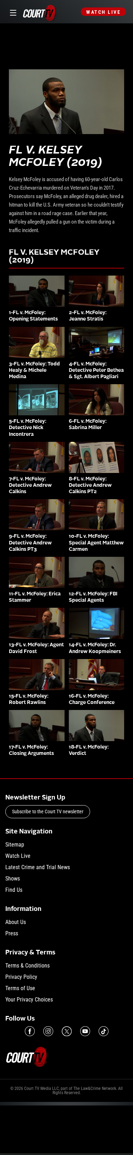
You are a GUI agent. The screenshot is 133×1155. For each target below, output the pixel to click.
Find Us (13, 890)
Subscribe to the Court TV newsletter (47, 811)
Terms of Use (20, 988)
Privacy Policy (21, 977)
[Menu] (12, 12)
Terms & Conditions (27, 965)
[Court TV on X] (67, 1031)
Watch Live (103, 12)
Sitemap (14, 844)
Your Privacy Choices (29, 999)
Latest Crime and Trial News (37, 867)
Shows (12, 878)
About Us (15, 922)
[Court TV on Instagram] (48, 1031)
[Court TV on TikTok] (104, 1031)
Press (11, 933)
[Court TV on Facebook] (30, 1031)
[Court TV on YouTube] (85, 1031)
